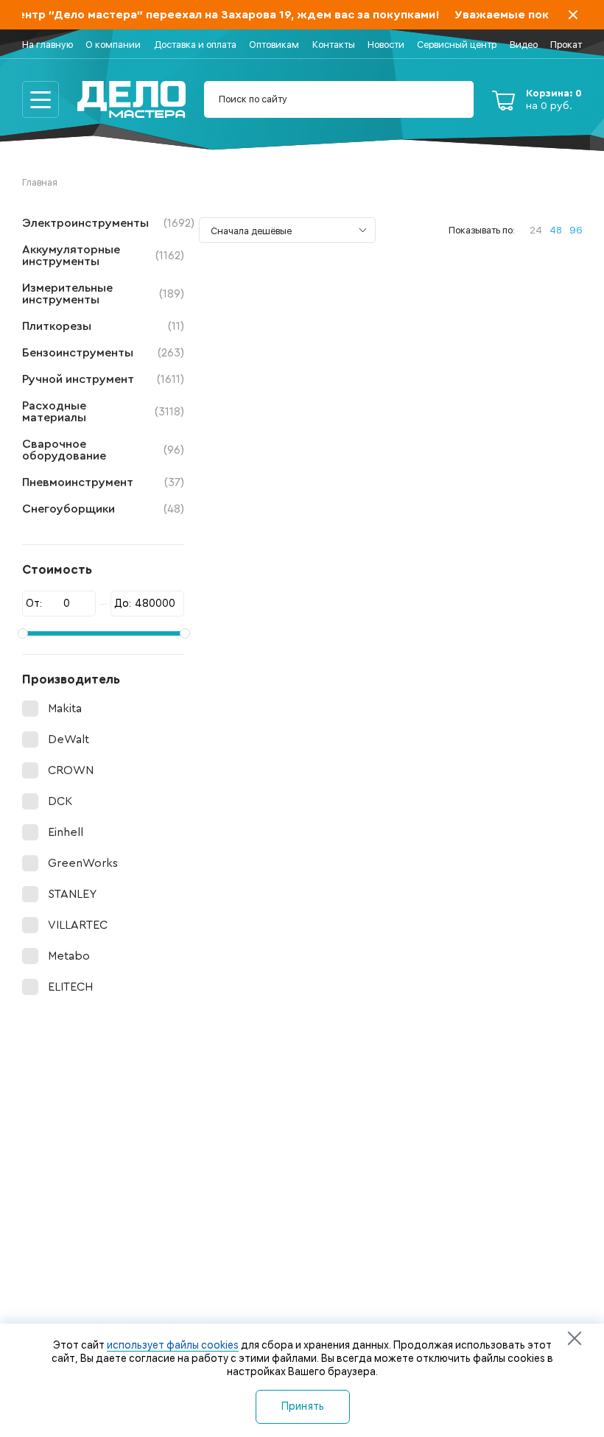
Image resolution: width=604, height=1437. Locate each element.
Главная (39, 182)
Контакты (333, 44)
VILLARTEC (78, 925)
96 (575, 230)
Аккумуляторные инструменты (103, 255)
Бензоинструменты (103, 353)
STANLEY (72, 894)
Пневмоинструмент (103, 482)
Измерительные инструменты (103, 294)
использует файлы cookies (173, 1345)
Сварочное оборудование (103, 450)
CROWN (71, 770)
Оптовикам (274, 44)
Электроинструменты (103, 223)
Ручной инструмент (103, 379)
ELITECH (70, 987)
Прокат (566, 44)
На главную (47, 44)
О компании (113, 44)
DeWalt (68, 739)
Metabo (69, 956)
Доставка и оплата (195, 44)
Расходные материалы (103, 412)
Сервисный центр (456, 44)
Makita (65, 708)
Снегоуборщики (103, 509)
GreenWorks (83, 863)
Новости (386, 44)
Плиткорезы (103, 326)
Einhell (65, 832)
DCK (60, 801)
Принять (303, 1406)
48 (555, 230)
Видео (524, 44)
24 (536, 230)
